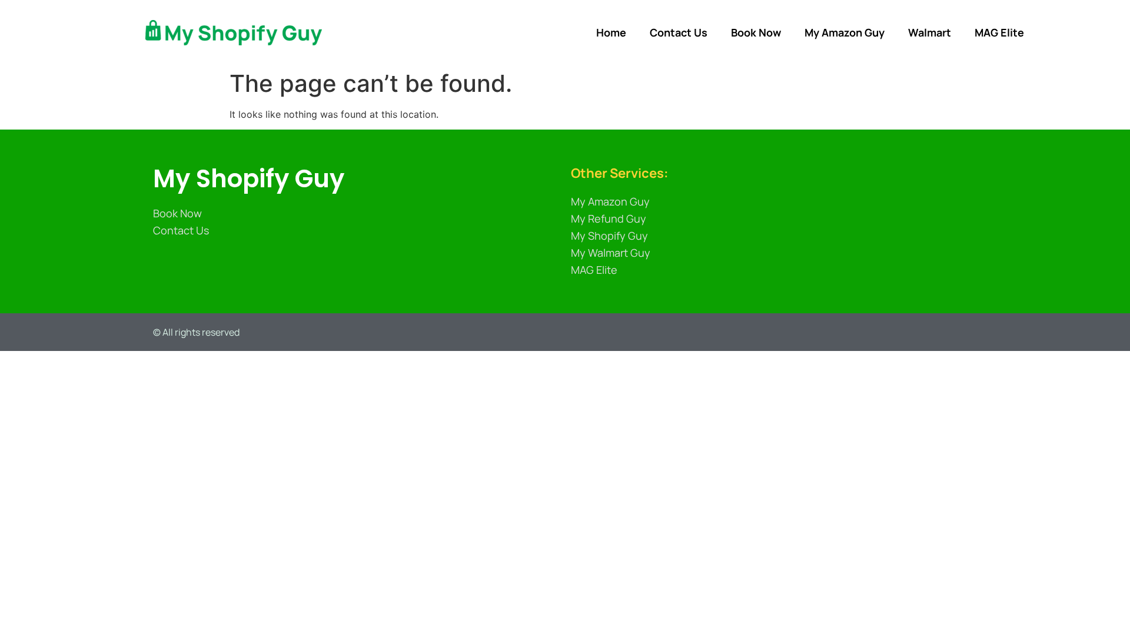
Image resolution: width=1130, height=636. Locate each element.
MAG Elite (999, 32)
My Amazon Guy (845, 32)
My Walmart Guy (610, 253)
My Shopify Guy (248, 178)
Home (611, 32)
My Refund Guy (608, 218)
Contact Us (678, 32)
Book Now (756, 32)
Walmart (929, 32)
